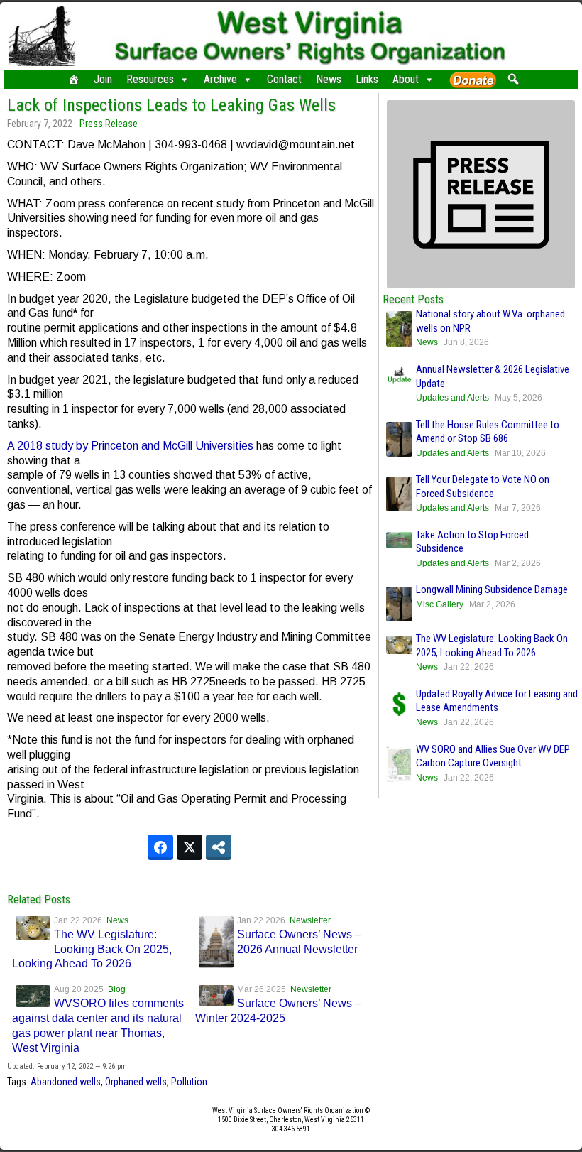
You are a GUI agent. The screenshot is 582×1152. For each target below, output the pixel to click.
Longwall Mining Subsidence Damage (492, 589)
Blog (117, 989)
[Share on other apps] (218, 847)
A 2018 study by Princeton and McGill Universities (130, 446)
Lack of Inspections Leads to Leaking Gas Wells (171, 105)
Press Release (108, 123)
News (328, 79)
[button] (513, 78)
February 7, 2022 (39, 123)
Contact (284, 79)
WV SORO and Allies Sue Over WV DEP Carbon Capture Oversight (493, 756)
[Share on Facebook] (160, 847)
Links (367, 79)
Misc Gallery (439, 604)
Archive (220, 79)
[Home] (74, 79)
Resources (150, 79)
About (405, 79)
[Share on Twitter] (189, 847)
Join (103, 79)
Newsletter (310, 920)
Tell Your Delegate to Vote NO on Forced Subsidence (482, 486)
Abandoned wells (66, 1081)
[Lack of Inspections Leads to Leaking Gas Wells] (481, 284)
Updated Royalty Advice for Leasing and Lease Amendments (497, 701)
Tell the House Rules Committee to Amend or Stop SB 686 (487, 431)
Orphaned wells (136, 1081)
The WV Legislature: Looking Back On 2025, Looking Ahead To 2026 (92, 949)
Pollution (189, 1081)
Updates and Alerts (452, 398)
